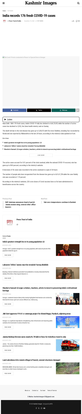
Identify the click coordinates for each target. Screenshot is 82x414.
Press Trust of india (15, 21)
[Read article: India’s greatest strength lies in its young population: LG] (67, 250)
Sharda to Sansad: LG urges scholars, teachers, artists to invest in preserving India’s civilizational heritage (40, 149)
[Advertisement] (41, 39)
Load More (41, 155)
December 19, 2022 (29, 21)
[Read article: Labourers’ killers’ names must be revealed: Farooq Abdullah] (67, 273)
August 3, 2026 (7, 245)
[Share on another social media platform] (77, 110)
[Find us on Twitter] (39, 408)
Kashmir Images (38, 404)
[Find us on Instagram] (41, 408)
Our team (42, 390)
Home (4, 11)
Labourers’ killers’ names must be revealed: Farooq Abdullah (24, 146)
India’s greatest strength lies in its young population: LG (23, 143)
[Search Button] (78, 3)
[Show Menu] (4, 3)
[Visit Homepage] (41, 3)
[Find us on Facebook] (36, 408)
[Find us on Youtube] (44, 408)
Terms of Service (52, 390)
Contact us (35, 390)
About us (27, 390)
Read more (9, 255)
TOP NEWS (10, 11)
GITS (51, 404)
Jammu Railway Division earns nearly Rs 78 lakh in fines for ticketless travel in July (34, 337)
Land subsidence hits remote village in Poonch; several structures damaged (31, 360)
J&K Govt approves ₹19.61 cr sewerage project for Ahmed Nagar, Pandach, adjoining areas (37, 314)
